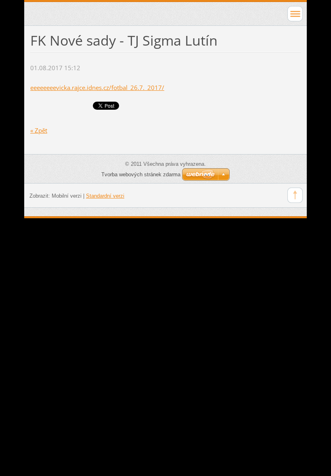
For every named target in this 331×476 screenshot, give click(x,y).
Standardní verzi (105, 196)
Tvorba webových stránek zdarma (140, 174)
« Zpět (38, 130)
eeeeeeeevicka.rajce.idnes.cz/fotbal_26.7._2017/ (97, 88)
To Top (295, 195)
